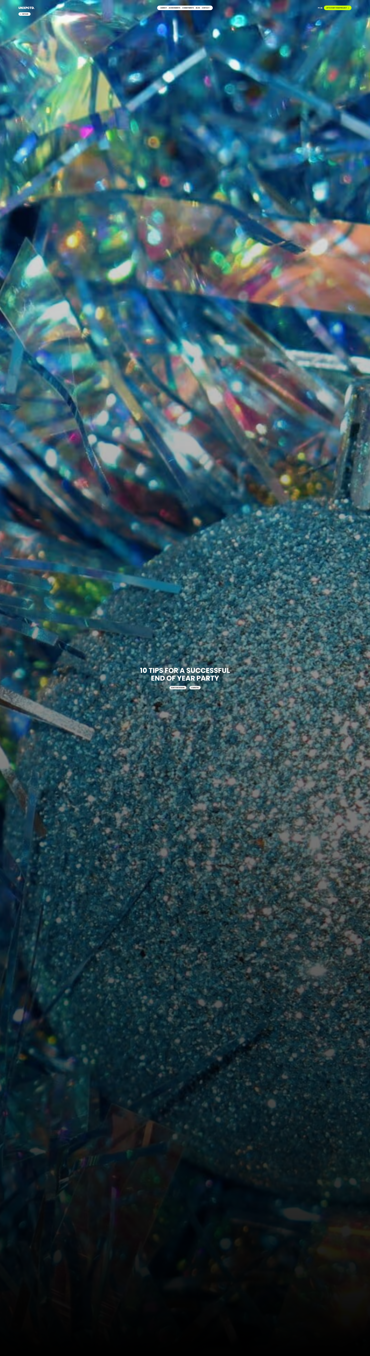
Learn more (160, 701)
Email (141, 682)
